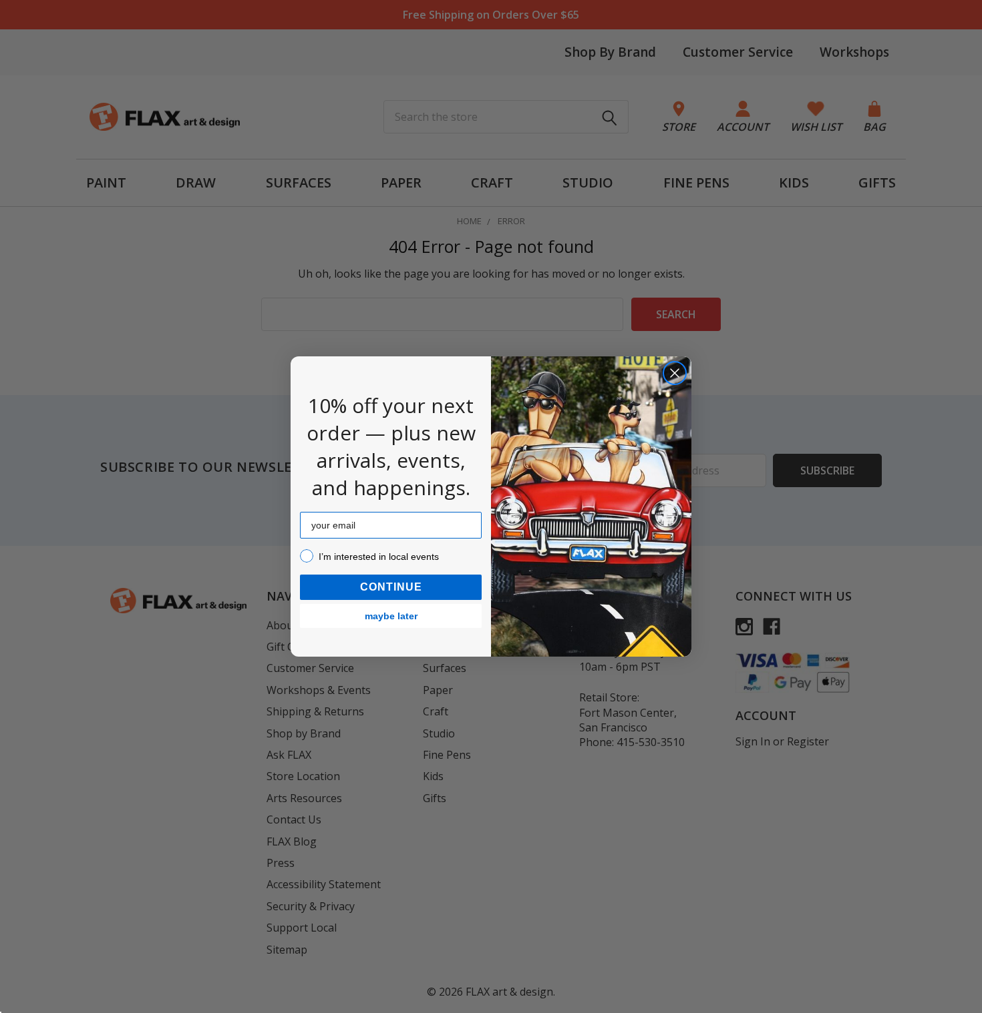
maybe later (391, 616)
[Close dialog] (675, 373)
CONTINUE (391, 587)
